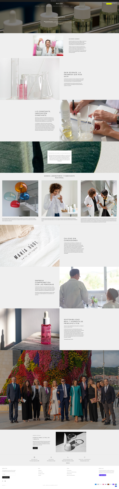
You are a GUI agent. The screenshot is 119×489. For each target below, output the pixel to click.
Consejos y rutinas (41, 473)
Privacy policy (69, 470)
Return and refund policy (71, 475)
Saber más (68, 462)
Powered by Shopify (54, 485)
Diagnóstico (109, 3)
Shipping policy (69, 473)
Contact (39, 475)
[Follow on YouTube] (5, 481)
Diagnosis (39, 470)
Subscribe (6, 477)
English (3, 485)
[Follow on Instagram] (2, 481)
